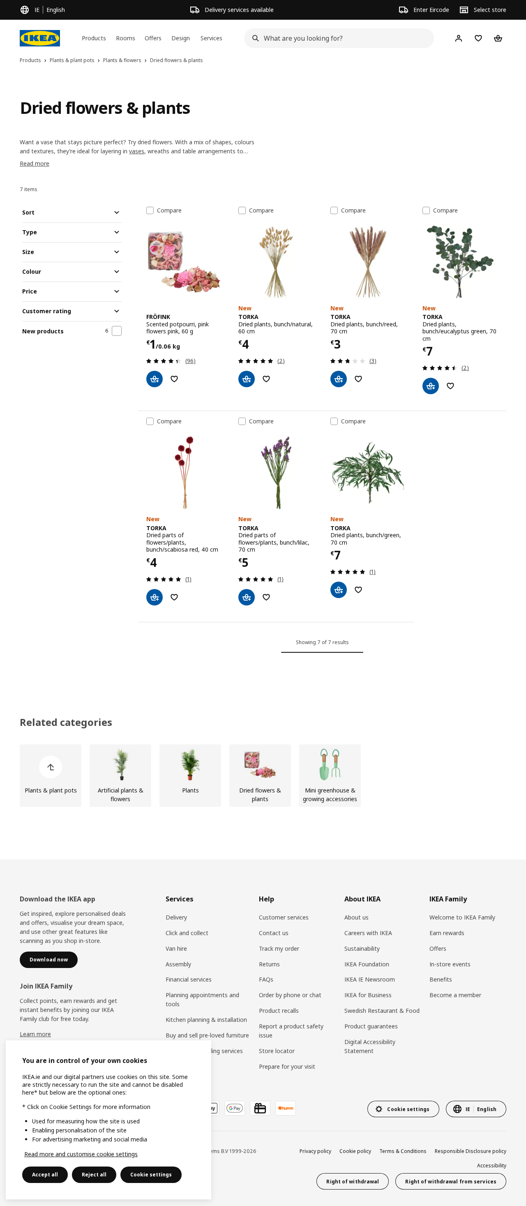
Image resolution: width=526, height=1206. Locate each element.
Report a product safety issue (291, 1030)
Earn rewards (446, 933)
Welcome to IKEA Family (462, 917)
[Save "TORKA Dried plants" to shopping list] (266, 379)
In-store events (450, 964)
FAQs (266, 979)
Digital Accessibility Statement (369, 1046)
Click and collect (187, 933)
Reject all (94, 1174)
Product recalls (279, 1010)
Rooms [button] (125, 38)
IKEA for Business (368, 995)
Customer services (284, 917)
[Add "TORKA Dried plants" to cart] (246, 379)
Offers (437, 948)
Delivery (176, 917)
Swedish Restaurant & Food (382, 1010)
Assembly (178, 964)
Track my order (279, 948)
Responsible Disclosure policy (470, 1151)
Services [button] (211, 38)
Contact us (273, 933)
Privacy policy (315, 1151)
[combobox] (336, 38)
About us (356, 917)
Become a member (455, 995)
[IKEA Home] (40, 38)
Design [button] (180, 38)
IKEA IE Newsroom (369, 979)
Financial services (189, 979)
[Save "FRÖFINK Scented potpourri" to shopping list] (174, 379)
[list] (263, 775)
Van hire (176, 948)
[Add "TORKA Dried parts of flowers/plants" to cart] (154, 597)
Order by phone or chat (290, 995)
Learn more (35, 1034)
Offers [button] (153, 38)
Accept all (45, 1174)
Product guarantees (371, 1026)
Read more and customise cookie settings (81, 1154)
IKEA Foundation (366, 964)
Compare (169, 210)
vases (136, 151)
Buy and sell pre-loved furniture (207, 1035)
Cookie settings (151, 1174)
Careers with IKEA (368, 933)
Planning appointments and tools (202, 999)
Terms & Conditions (403, 1151)
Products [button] (94, 38)
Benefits (440, 979)
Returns (269, 964)
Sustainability (362, 948)
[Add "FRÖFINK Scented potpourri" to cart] (154, 379)
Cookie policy (355, 1151)
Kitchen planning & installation (206, 1019)
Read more (34, 163)
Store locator (277, 1051)
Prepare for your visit (287, 1066)
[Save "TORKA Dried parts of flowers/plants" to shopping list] (174, 597)
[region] (108, 1119)
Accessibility (491, 1165)
